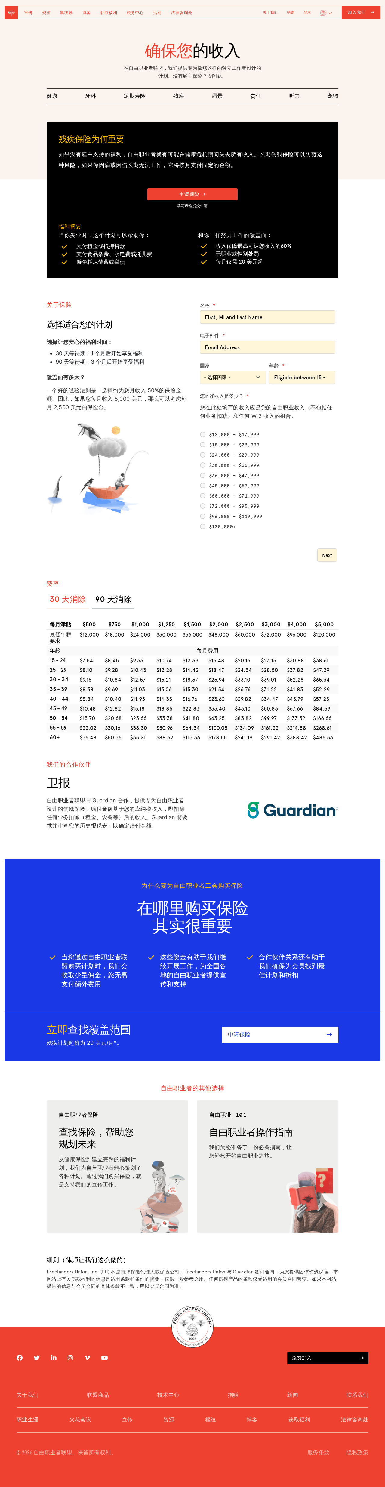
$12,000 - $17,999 (234, 434)
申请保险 (190, 194)
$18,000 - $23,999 (234, 445)
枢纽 (210, 1420)
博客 (86, 13)
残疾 (178, 96)
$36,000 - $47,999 (234, 475)
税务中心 (135, 13)
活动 (157, 13)
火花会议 (80, 1420)
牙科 (90, 96)
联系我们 (357, 1395)
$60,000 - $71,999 (234, 496)
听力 (294, 96)
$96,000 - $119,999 (236, 516)
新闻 (292, 1395)
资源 (46, 13)
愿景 (217, 96)
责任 (255, 96)
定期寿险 (135, 96)
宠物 (332, 96)
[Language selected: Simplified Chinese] (326, 13)
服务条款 (318, 1452)
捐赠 (290, 12)
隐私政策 (357, 1452)
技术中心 (168, 1395)
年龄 (277, 365)
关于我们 (270, 12)
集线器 (66, 13)
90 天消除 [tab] (113, 599)
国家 (205, 365)
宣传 (28, 13)
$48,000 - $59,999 (234, 485)
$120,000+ (222, 526)
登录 (307, 12)
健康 (52, 96)
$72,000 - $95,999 (234, 506)
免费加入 (302, 1358)
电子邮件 (212, 335)
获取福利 (108, 13)
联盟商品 (98, 1395)
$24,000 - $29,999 (234, 455)
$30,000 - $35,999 (234, 465)
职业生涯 (27, 1420)
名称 (208, 305)
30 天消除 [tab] (68, 599)
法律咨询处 (181, 13)
